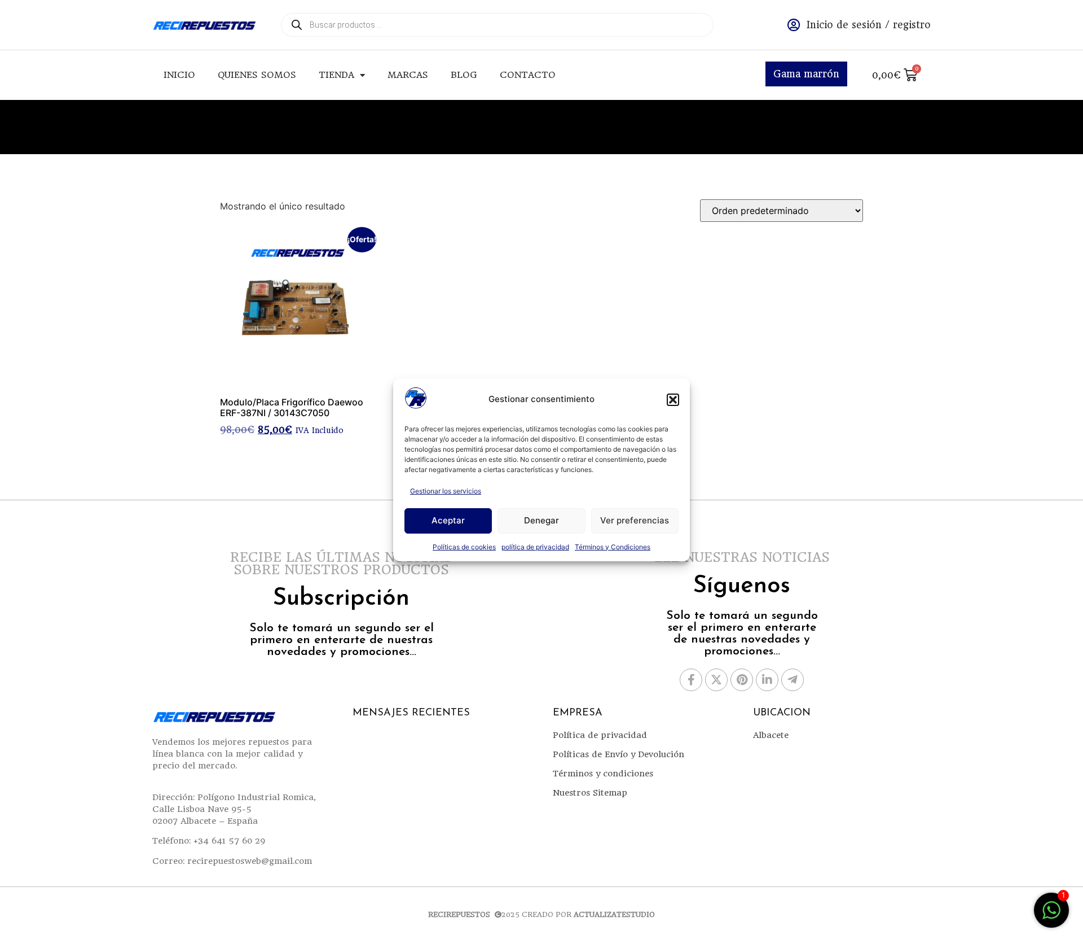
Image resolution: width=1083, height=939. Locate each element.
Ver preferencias (634, 520)
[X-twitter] (716, 680)
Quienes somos (257, 74)
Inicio (179, 74)
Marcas (408, 74)
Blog (464, 74)
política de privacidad (535, 547)
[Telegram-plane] (792, 680)
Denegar (541, 520)
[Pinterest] (741, 680)
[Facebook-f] (691, 680)
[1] (1051, 915)
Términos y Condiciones (612, 547)
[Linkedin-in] (767, 680)
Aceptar (448, 520)
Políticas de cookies (464, 547)
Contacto (528, 74)
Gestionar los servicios (445, 491)
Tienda (336, 74)
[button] (673, 399)
